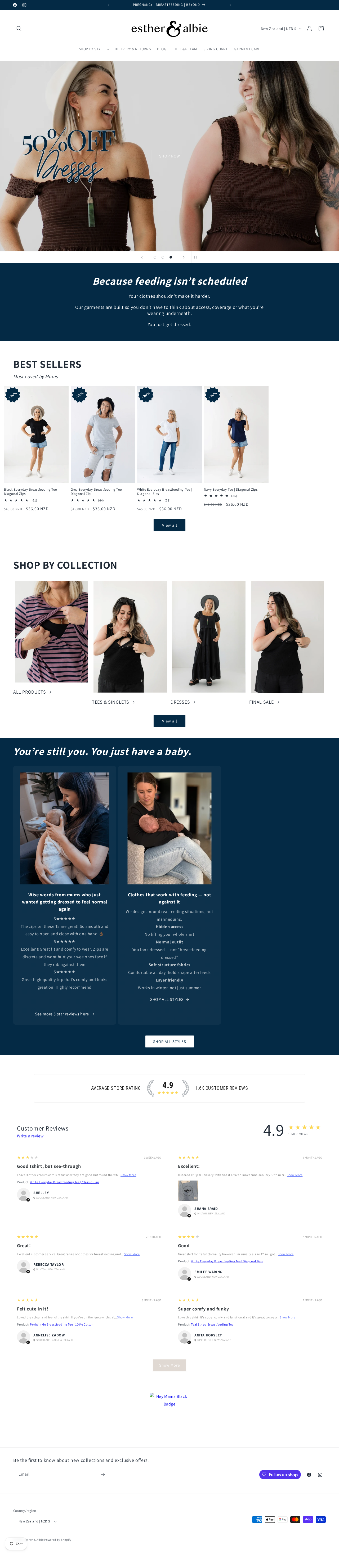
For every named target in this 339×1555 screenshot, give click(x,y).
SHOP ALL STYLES (167, 999)
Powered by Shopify (58, 1540)
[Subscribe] (103, 1474)
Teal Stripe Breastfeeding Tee (212, 1324)
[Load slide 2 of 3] (163, 257)
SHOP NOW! (169, 156)
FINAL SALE (261, 702)
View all (169, 525)
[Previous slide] (142, 257)
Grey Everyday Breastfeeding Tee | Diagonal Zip (97, 491)
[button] (19, 28)
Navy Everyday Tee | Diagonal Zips (231, 489)
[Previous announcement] (109, 5)
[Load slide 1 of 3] (155, 257)
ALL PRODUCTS (29, 692)
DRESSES (180, 702)
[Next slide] (184, 257)
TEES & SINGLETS (110, 702)
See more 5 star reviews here (62, 1014)
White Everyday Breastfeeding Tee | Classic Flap (64, 1182)
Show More (128, 1175)
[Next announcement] (230, 5)
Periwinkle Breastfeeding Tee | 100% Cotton (61, 1324)
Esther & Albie (34, 1540)
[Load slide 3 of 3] (171, 257)
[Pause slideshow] (197, 257)
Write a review (30, 1136)
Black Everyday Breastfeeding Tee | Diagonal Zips (31, 491)
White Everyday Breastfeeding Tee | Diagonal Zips (164, 491)
